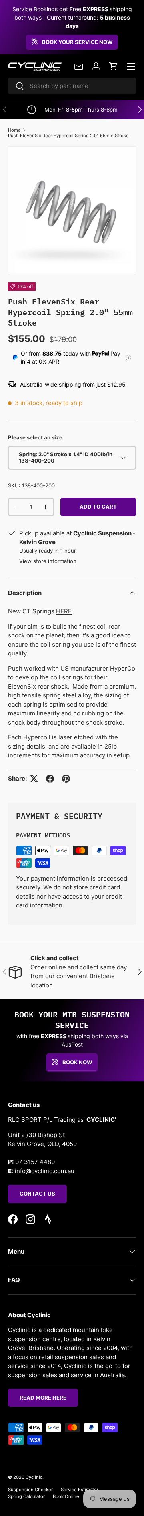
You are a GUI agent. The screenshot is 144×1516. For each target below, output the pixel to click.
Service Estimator (79, 1489)
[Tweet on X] (34, 779)
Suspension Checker (30, 1489)
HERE (64, 611)
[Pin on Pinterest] (66, 779)
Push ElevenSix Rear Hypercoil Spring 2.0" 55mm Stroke (68, 135)
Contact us (37, 1193)
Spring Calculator (26, 1496)
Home (14, 130)
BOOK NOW (77, 1062)
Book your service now (77, 42)
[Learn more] (128, 357)
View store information (47, 561)
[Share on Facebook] (50, 779)
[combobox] (72, 86)
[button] (113, 66)
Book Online (66, 1496)
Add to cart (98, 506)
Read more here (43, 1397)
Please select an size (35, 437)
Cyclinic (34, 1477)
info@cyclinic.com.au (44, 1171)
